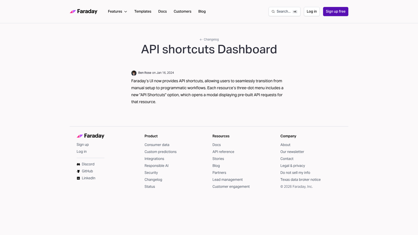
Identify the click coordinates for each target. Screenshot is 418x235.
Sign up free (336, 11)
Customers (182, 11)
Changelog (211, 39)
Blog (202, 11)
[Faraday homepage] (84, 11)
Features (115, 11)
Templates (142, 11)
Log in (312, 11)
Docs (162, 11)
